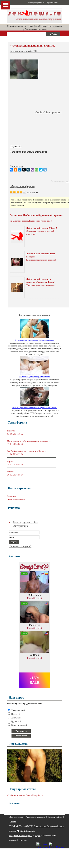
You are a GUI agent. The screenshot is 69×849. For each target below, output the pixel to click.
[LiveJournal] (28, 169)
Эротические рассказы (36, 29)
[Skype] (41, 169)
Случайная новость (16, 25)
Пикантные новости (16, 498)
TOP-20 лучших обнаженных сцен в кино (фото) (34, 407)
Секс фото (34, 25)
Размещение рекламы (36, 2)
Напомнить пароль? (20, 546)
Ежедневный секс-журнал (20, 835)
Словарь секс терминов (50, 25)
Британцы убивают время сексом (34, 376)
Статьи (13, 821)
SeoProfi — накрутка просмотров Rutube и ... (28, 451)
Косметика (11, 495)
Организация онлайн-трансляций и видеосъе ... (29, 440)
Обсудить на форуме (22, 186)
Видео (37, 835)
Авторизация (20, 526)
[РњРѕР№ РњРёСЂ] (19, 169)
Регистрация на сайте (25, 522)
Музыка (10, 461)
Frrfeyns (11, 430)
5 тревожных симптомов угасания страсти (34, 339)
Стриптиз (15, 146)
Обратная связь (52, 2)
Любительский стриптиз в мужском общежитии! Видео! (40, 281)
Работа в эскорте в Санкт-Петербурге (25, 795)
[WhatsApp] (36, 169)
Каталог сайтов (55, 816)
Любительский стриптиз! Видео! (41, 228)
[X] (24, 169)
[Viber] (32, 169)
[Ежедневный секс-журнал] (34, 21)
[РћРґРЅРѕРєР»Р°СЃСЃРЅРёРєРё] (15, 169)
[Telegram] (45, 169)
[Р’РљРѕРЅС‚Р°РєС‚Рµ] (11, 169)
